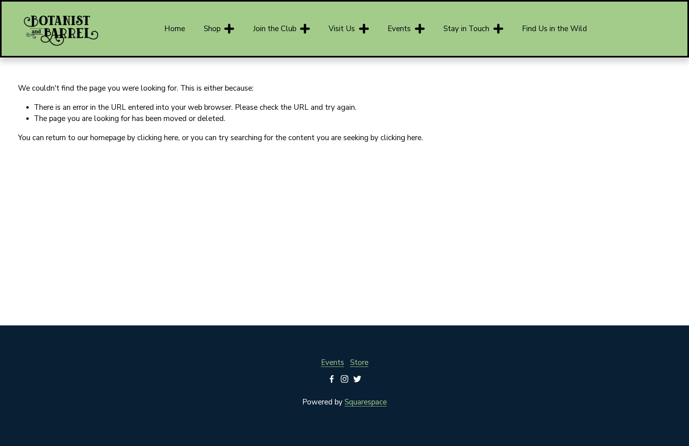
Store (359, 362)
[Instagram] (344, 379)
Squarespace (365, 402)
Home (174, 29)
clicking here (157, 138)
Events (332, 362)
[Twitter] (357, 379)
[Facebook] (332, 379)
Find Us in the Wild (554, 29)
